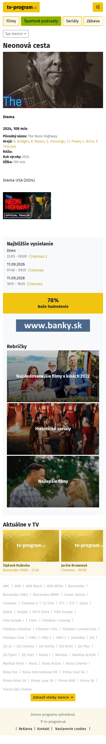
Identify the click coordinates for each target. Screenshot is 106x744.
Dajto (84, 603)
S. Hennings (55, 141)
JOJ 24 (7, 646)
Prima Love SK (42, 681)
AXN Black (34, 586)
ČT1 (61, 603)
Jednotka (78, 638)
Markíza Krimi (13, 663)
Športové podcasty (41, 21)
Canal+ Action (74, 595)
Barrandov (76, 586)
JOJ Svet (28, 655)
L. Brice (88, 141)
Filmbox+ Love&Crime (79, 629)
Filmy (11, 21)
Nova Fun (10, 672)
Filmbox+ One (13, 638)
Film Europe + (13, 620)
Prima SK (87, 681)
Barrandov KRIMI (46, 595)
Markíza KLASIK (84, 655)
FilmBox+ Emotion (17, 629)
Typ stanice (14, 34)
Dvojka (22, 612)
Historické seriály (53, 428)
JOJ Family (46, 646)
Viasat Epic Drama (17, 689)
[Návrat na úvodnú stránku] (21, 7)
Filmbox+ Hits (46, 629)
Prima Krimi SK (14, 681)
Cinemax (36, 270)
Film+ (33, 620)
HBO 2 (46, 638)
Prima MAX (66, 681)
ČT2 (72, 603)
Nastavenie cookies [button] (70, 729)
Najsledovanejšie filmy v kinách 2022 (53, 376)
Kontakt (43, 729)
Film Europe (63, 612)
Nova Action (51, 663)
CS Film (48, 603)
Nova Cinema (76, 663)
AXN (18, 586)
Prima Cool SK (74, 672)
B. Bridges (21, 141)
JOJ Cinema (25, 646)
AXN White (55, 586)
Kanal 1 (44, 655)
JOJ (92, 638)
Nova (33, 663)
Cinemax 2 (38, 256)
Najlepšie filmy (53, 481)
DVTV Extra (41, 612)
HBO (32, 638)
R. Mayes (38, 141)
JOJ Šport (10, 655)
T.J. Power (74, 141)
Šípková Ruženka (16, 566)
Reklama (25, 729)
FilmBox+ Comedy (56, 620)
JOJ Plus (84, 646)
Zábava (93, 21)
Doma (7, 612)
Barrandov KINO (15, 595)
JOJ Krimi (66, 646)
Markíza (61, 655)
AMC (6, 586)
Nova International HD (40, 672)
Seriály (72, 21)
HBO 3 (61, 638)
